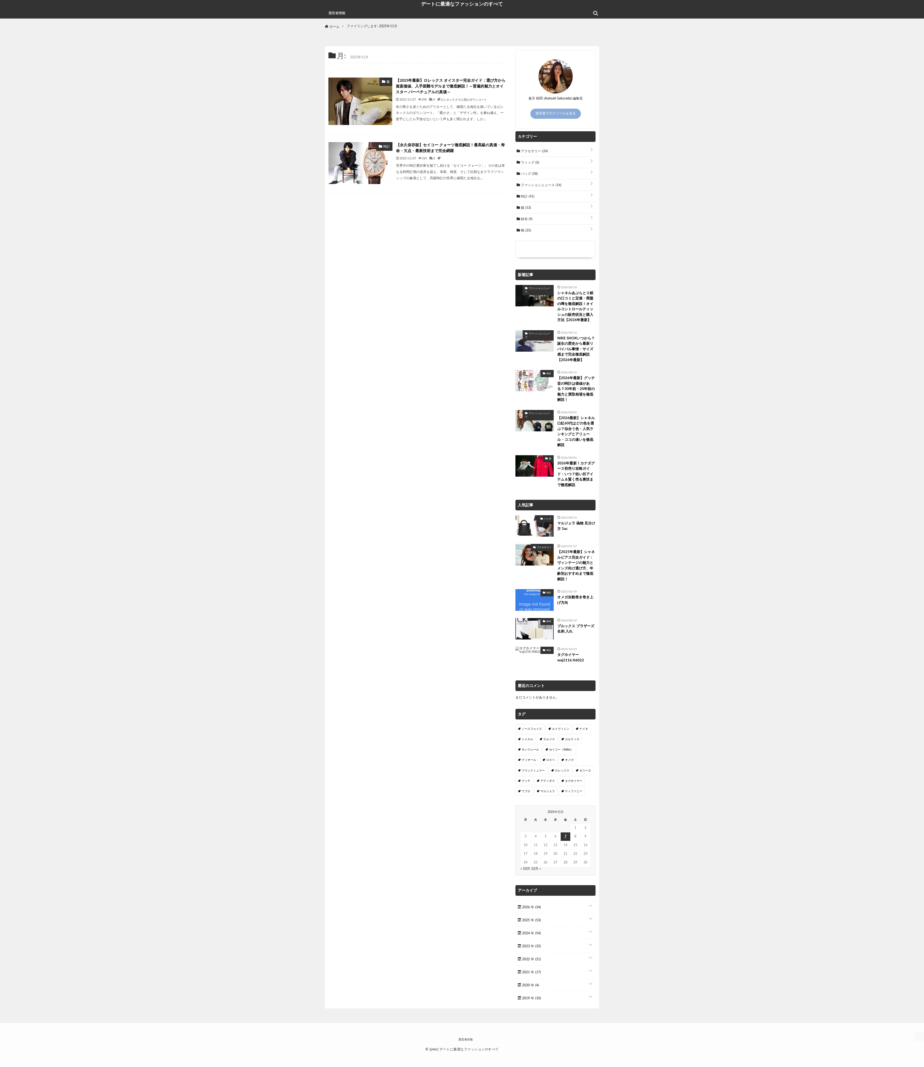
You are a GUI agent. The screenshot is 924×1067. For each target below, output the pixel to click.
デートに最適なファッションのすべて (462, 4)
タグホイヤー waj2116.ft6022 (570, 657)
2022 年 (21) (531, 959)
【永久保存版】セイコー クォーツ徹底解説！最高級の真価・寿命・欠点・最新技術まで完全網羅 (450, 148)
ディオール (529, 759)
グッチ (526, 780)
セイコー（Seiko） (561, 749)
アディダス (547, 780)
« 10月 (525, 868)
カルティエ (572, 739)
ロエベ (550, 759)
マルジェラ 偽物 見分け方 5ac (576, 526)
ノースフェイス (532, 728)
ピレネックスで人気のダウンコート (464, 99)
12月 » (536, 868)
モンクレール (530, 749)
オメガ (569, 759)
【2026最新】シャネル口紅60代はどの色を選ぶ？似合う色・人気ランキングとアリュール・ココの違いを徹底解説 (576, 431)
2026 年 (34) (531, 907)
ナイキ (583, 728)
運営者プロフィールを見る (555, 113)
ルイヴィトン (560, 728)
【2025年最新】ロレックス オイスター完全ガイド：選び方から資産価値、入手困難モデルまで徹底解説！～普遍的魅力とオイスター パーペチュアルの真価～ (451, 86)
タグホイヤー (573, 780)
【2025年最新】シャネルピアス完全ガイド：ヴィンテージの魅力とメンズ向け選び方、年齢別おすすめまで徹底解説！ (576, 565)
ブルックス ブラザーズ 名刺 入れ (575, 628)
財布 (526, 219)
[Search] (595, 13)
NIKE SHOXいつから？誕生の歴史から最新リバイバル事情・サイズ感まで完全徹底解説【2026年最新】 (576, 349)
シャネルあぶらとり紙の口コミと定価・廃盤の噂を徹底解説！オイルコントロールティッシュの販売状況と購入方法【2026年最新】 (575, 306)
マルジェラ (547, 791)
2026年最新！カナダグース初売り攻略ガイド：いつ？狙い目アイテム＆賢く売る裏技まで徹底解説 (576, 474)
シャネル (527, 739)
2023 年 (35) (531, 946)
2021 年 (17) (531, 972)
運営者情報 (336, 13)
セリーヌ (585, 770)
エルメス (549, 739)
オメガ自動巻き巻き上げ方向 (575, 600)
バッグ (529, 174)
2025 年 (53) (531, 920)
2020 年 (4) (530, 985)
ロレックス (562, 770)
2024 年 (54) (531, 933)
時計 (527, 196)
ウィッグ (529, 162)
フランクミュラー (533, 770)
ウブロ (526, 791)
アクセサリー (534, 151)
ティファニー (573, 791)
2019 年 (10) (531, 998)
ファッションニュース (540, 185)
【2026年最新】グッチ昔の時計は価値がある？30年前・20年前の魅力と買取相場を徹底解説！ (576, 389)
